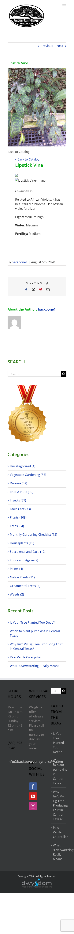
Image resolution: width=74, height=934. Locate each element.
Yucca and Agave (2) (24, 560)
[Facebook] (33, 786)
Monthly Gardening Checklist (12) (33, 534)
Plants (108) (18, 517)
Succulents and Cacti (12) (28, 552)
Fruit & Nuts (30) (21, 492)
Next (60, 46)
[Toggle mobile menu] (64, 6)
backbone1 (20, 262)
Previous (47, 46)
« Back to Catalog (27, 159)
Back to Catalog (19, 152)
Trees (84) (17, 526)
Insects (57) (18, 500)
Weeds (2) (17, 594)
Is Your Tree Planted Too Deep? (32, 622)
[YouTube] (33, 796)
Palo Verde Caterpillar (25, 657)
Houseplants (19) (22, 543)
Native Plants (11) (22, 577)
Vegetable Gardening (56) (28, 475)
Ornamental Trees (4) (25, 586)
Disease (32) (18, 483)
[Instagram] (33, 806)
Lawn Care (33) (20, 509)
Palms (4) (16, 569)
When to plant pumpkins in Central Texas (59, 771)
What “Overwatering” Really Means (34, 666)
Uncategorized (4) (22, 466)
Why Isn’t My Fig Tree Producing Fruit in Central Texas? (59, 805)
